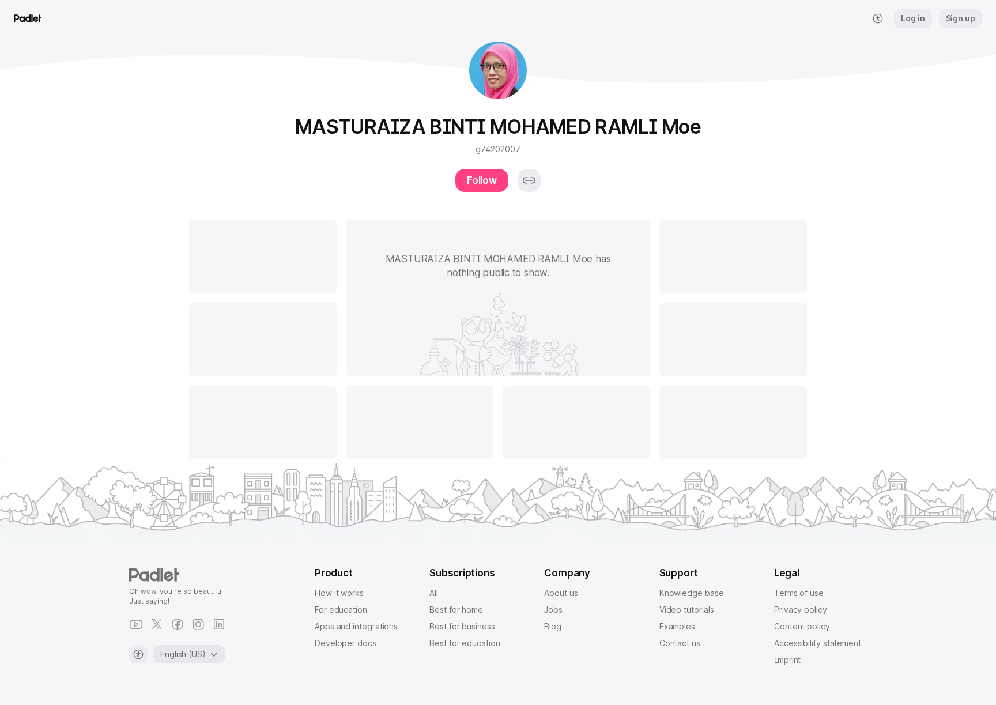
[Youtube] (136, 624)
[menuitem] (878, 18)
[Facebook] (177, 624)
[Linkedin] (219, 624)
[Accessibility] (138, 654)
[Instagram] (198, 624)
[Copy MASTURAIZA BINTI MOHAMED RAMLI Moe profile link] (529, 180)
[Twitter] (157, 624)
